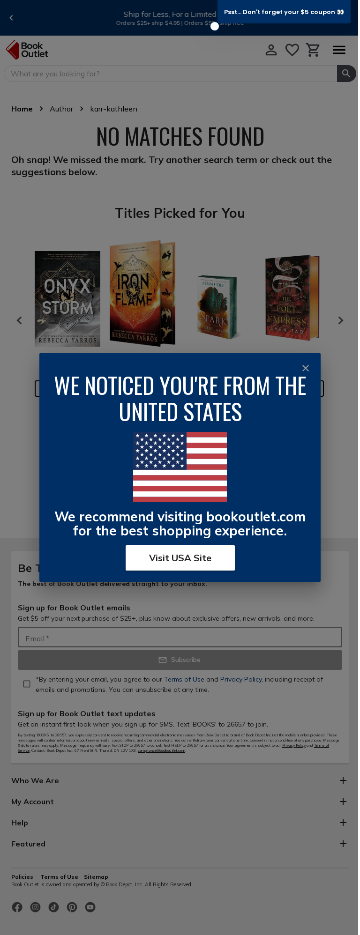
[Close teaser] (214, 26)
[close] (305, 368)
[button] (284, 11)
